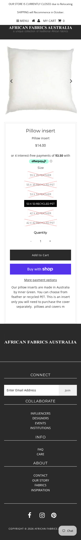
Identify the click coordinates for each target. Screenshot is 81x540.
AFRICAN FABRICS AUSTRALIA (54, 528)
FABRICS (40, 485)
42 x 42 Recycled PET (40, 223)
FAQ (40, 449)
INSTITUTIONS (40, 428)
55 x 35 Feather (40, 175)
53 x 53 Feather (40, 194)
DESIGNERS (40, 418)
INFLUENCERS (41, 413)
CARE (40, 454)
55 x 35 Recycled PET (40, 185)
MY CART (54, 21)
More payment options (40, 280)
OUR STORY (40, 480)
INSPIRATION (40, 490)
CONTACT (40, 475)
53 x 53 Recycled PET (40, 204)
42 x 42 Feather (40, 213)
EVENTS (40, 423)
